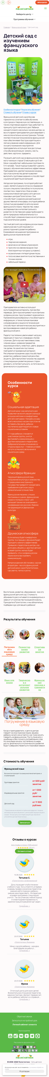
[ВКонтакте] (14, 1047)
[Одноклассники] (17, 1047)
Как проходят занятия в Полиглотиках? (23, 270)
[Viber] (26, 1050)
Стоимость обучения (12, 112)
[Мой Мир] (21, 1047)
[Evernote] (31, 1047)
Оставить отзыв (24, 851)
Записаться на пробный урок (24, 1020)
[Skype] (32, 1050)
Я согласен (24, 1071)
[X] (24, 1047)
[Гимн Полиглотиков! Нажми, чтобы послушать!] (9, 2)
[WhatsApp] (29, 1050)
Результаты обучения (30, 109)
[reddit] (34, 1047)
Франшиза (42, 2)
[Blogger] (27, 1047)
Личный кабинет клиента (24, 1024)
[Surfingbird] (19, 1050)
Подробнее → (24, 906)
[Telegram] (36, 1050)
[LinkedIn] (12, 1050)
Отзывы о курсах (29, 112)
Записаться (25, 822)
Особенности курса (12, 109)
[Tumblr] (22, 1050)
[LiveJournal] (16, 1050)
